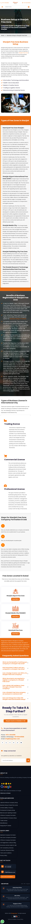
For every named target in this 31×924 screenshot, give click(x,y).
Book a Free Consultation (7, 876)
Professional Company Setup (7, 810)
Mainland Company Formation (8, 835)
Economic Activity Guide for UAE (8, 845)
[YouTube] (21, 742)
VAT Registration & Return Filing (8, 842)
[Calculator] (28, 7)
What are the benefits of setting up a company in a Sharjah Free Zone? (15, 663)
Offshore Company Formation (8, 815)
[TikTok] (17, 742)
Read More (15, 599)
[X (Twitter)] (6, 742)
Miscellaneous (3, 823)
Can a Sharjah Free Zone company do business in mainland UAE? (14, 693)
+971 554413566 (26, 2)
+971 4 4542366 (5, 2)
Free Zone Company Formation (8, 837)
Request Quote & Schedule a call (15, 721)
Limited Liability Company (6, 807)
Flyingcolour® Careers (5, 825)
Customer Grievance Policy (7, 850)
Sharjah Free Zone (23, 53)
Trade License (3, 820)
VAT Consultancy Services (6, 847)
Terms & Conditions (12, 919)
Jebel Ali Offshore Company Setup (9, 802)
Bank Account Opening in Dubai (8, 813)
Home (2, 35)
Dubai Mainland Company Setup (8, 818)
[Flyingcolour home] (15, 2)
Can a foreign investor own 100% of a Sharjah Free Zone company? (15, 673)
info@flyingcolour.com (12, 739)
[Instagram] (10, 742)
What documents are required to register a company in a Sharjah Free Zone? (14, 680)
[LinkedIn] (13, 742)
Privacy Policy (3, 855)
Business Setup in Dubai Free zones (9, 805)
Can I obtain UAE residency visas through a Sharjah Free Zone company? (13, 687)
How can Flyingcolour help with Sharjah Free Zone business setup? (14, 698)
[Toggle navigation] (2, 7)
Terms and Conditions (5, 853)
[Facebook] (2, 742)
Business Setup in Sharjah (18, 319)
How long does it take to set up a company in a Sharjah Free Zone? (14, 668)
